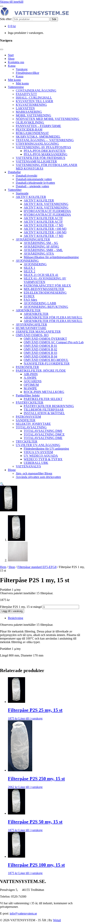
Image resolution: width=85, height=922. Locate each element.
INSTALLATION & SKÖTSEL (44, 413)
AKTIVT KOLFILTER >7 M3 (43, 225)
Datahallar (14, 172)
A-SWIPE (30, 377)
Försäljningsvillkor (27, 72)
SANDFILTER (25, 420)
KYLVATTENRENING (31, 104)
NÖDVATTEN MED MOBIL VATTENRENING (47, 119)
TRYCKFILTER (26, 441)
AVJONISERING (27, 260)
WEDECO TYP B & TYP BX (43, 459)
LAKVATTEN (25, 108)
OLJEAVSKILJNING (30, 122)
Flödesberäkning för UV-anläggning (46, 448)
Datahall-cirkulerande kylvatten (35, 182)
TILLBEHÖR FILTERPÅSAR (44, 409)
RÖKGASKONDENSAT (32, 133)
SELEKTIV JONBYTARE (33, 423)
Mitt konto (14, 80)
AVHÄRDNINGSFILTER (33, 239)
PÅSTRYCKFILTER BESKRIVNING (49, 406)
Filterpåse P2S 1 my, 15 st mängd (21, 606)
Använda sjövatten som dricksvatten (38, 477)
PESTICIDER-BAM (29, 129)
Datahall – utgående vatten (32, 186)
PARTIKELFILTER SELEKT (43, 399)
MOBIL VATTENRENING (33, 115)
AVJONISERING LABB (40, 303)
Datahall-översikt (26, 175)
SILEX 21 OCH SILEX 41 (41, 275)
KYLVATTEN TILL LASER (34, 101)
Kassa (11, 65)
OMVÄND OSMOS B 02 (40, 349)
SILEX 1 (29, 267)
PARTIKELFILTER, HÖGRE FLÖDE (41, 370)
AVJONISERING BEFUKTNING (46, 306)
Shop (11, 58)
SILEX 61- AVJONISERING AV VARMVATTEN (45, 280)
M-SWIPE (30, 388)
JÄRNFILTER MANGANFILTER (38, 331)
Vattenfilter (15, 189)
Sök (54, 19)
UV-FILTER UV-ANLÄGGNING (38, 445)
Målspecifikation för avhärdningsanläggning (51, 257)
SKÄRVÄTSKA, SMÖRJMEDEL (38, 136)
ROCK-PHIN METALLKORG (44, 392)
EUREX (29, 296)
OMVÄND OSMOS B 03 (40, 353)
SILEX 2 (29, 271)
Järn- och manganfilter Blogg (34, 473)
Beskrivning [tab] (15, 618)
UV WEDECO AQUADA (41, 455)
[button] (2, 484)
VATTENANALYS (28, 466)
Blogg (12, 470)
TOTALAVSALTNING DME (43, 438)
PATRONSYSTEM (28, 416)
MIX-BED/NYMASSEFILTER (44, 289)
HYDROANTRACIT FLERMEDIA (47, 211)
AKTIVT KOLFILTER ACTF (43, 218)
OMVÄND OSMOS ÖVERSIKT (45, 338)
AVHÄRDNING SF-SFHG (41, 246)
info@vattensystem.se (23, 913)
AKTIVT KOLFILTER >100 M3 (45, 228)
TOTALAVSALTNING (31, 427)
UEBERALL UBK (36, 462)
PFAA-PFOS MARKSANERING (45, 154)
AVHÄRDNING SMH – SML (43, 250)
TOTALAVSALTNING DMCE (44, 434)
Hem (3, 567)
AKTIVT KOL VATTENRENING (46, 204)
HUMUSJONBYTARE (31, 328)
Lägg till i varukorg (12, 611)
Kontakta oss (16, 62)
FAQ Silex (30, 299)
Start (11, 55)
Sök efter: (6, 19)
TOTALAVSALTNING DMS (43, 431)
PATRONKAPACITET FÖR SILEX (47, 285)
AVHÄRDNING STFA (39, 253)
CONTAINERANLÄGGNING (36, 90)
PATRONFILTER (27, 367)
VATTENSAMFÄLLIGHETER (36, 161)
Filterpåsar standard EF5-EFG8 (37, 567)
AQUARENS (33, 381)
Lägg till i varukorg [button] (30, 718)
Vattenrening (16, 87)
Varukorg (21, 69)
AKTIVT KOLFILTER (31, 197)
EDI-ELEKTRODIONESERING (45, 292)
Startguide (22, 193)
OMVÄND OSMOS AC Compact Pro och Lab (54, 342)
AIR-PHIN (31, 374)
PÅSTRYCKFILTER (29, 402)
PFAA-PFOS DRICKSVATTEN (44, 150)
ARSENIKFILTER (28, 310)
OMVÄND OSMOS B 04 (40, 356)
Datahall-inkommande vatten (34, 179)
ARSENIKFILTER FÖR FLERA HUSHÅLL (53, 317)
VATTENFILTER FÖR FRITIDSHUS (40, 158)
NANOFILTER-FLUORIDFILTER (47, 363)
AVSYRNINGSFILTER (31, 324)
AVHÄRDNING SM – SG (41, 243)
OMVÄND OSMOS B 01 (40, 345)
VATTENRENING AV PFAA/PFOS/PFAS (43, 147)
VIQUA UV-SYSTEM (38, 452)
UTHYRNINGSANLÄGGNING (37, 143)
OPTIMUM (31, 384)
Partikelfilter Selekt (28, 395)
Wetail (57, 920)
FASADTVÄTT (26, 94)
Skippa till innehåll (11, 1)
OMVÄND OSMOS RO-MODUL (46, 360)
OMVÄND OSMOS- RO (32, 335)
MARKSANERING (29, 111)
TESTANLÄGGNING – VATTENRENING (45, 140)
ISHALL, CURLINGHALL (34, 97)
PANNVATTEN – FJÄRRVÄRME (38, 126)
